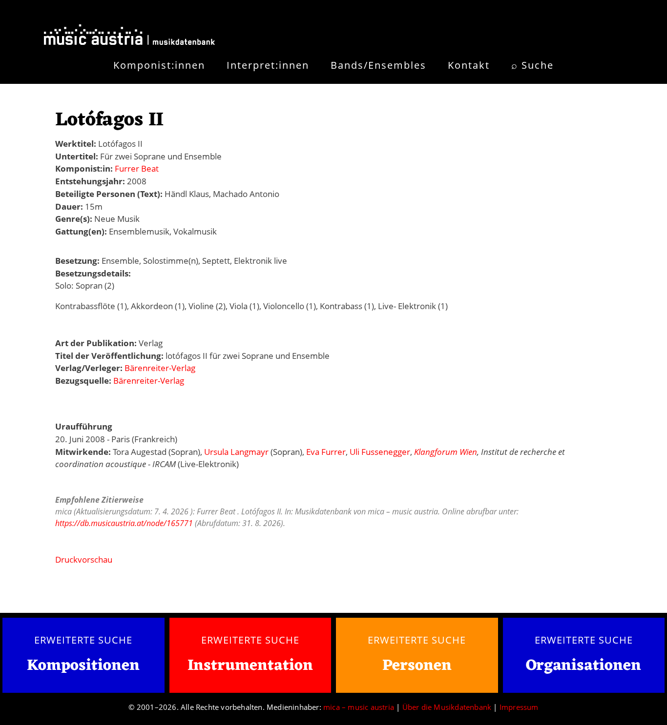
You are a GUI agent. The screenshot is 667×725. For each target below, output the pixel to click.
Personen (417, 666)
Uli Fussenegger (380, 451)
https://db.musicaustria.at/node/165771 (124, 523)
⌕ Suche (532, 65)
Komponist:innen (159, 65)
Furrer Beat (137, 168)
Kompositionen (83, 666)
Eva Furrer (326, 451)
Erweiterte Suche (83, 640)
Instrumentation (250, 666)
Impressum (519, 707)
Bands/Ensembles (378, 65)
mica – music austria (358, 707)
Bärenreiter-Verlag (160, 367)
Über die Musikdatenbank (447, 707)
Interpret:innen (268, 65)
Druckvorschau (83, 559)
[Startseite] (129, 36)
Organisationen (583, 666)
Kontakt (469, 65)
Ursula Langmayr (236, 451)
